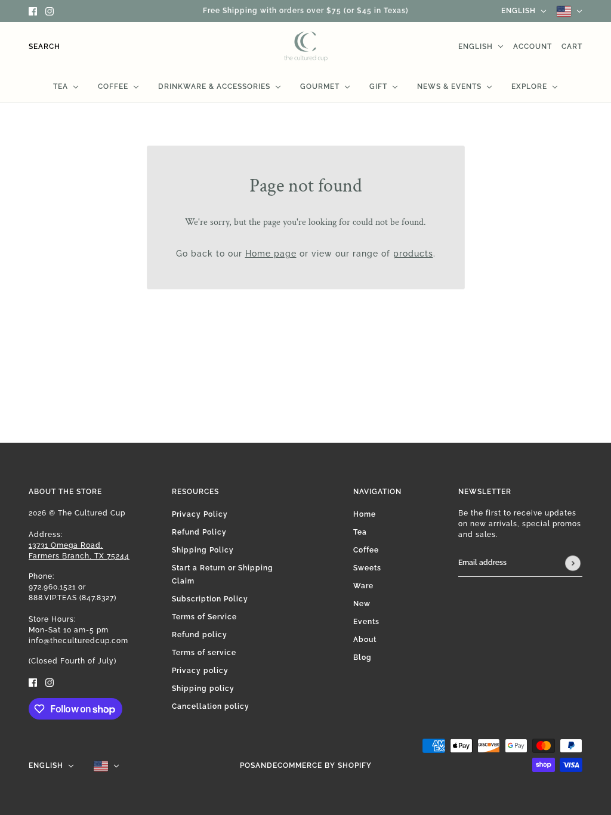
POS (247, 765)
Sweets (367, 568)
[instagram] (49, 11)
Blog (362, 657)
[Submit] (573, 563)
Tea (360, 532)
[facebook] (33, 11)
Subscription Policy (210, 599)
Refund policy (199, 635)
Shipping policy (203, 688)
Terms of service (204, 653)
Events (366, 622)
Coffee (366, 550)
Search (44, 46)
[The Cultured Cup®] (306, 46)
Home (364, 514)
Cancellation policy (210, 706)
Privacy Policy (200, 514)
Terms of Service (204, 617)
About (365, 639)
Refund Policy (199, 532)
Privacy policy (200, 670)
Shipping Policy (203, 550)
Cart (571, 46)
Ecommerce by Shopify (322, 765)
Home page (271, 253)
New (362, 604)
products (413, 253)
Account (532, 46)
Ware (363, 586)
